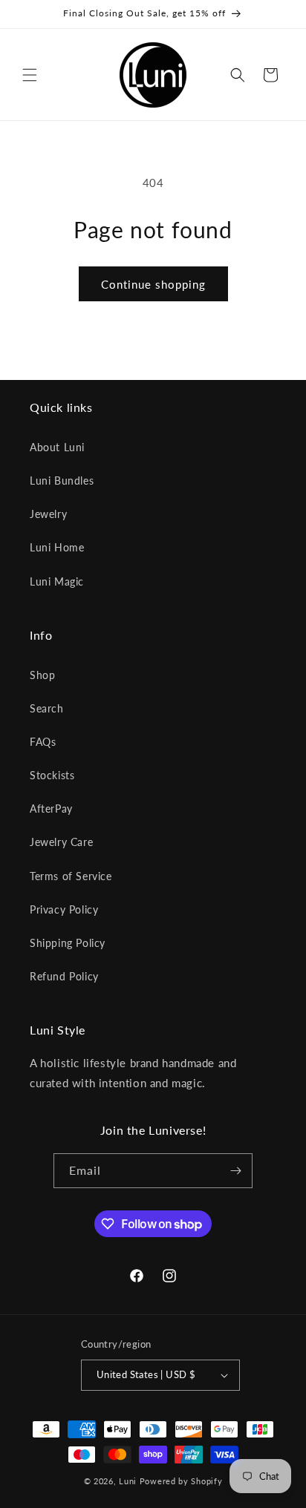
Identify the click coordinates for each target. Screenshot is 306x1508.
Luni (128, 1481)
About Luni (57, 447)
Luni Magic (57, 581)
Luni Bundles (62, 480)
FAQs (43, 741)
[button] (29, 75)
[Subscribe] (235, 1170)
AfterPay (51, 808)
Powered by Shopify (181, 1481)
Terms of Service (71, 876)
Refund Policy (64, 976)
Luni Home (57, 547)
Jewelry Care (61, 842)
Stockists (52, 775)
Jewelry (48, 514)
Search (47, 708)
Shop (42, 675)
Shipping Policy (67, 943)
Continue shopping (153, 284)
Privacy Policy (64, 909)
